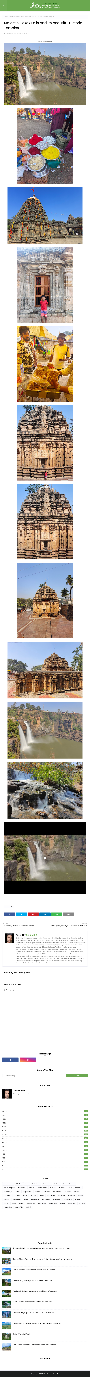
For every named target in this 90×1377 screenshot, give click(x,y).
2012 (44, 1166)
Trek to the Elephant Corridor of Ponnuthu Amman (34, 1344)
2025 (45, 1115)
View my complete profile (21, 1094)
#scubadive (31, 1203)
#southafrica (72, 1203)
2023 (45, 1123)
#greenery (61, 1196)
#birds (76, 1192)
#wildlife (29, 1207)
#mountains (68, 1199)
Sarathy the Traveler (51, 1374)
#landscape (35, 1199)
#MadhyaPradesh (69, 1184)
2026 (45, 1111)
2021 (45, 1131)
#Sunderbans (42, 1188)
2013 (44, 1162)
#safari (21, 1203)
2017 (45, 1146)
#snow (62, 1203)
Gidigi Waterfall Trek (21, 1334)
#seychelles (42, 1203)
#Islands (57, 1184)
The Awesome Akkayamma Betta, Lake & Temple (34, 1269)
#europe (33, 1196)
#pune (14, 1203)
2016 (45, 1150)
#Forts (27, 1184)
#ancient (37, 1192)
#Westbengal (8, 1192)
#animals (47, 1192)
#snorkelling (53, 1203)
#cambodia (7, 1196)
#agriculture (27, 1192)
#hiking (80, 1196)
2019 (45, 1138)
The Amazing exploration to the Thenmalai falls (33, 1312)
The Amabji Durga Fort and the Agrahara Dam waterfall (36, 1323)
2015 (44, 1154)
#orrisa (6, 1203)
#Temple (53, 1188)
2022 (45, 1127)
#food (41, 1196)
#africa (18, 1192)
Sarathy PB (9, 33)
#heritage (71, 1196)
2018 (45, 1142)
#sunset (82, 1203)
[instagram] (28, 1060)
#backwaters (57, 1192)
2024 (45, 1119)
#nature (77, 1199)
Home (6, 17)
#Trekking (62, 1188)
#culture (17, 1196)
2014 (44, 1158)
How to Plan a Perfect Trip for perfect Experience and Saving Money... (42, 1259)
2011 (45, 1169)
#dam (25, 1196)
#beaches (68, 1192)
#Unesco (78, 1188)
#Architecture (8, 1184)
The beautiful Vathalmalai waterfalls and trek (32, 1302)
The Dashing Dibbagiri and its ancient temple (32, 1280)
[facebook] (10, 1060)
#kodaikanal (17, 1199)
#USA (70, 1188)
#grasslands (51, 1196)
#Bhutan (18, 1184)
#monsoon (56, 1199)
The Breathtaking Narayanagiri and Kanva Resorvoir (35, 1291)
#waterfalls (13, 17)
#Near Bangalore (9, 1188)
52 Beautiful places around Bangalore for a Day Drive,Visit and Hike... (42, 1248)
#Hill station (36, 1184)
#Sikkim (31, 1188)
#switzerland (8, 1207)
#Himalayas (47, 1184)
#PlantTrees (22, 1188)
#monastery (46, 1199)
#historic (6, 1199)
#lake (26, 1199)
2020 (45, 1135)
